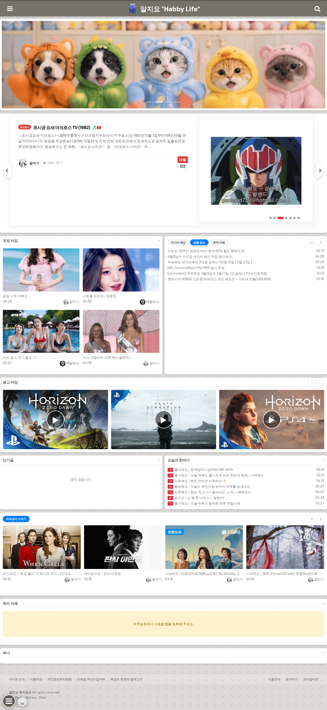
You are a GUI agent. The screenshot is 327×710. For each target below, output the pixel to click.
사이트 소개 (17, 679)
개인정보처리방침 (59, 679)
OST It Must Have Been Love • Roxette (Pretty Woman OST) (218, 279)
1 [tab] (270, 218)
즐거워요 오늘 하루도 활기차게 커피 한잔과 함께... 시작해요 (217, 475)
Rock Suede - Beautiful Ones (195, 262)
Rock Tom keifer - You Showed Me (199, 273)
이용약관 (36, 679)
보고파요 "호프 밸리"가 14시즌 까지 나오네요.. (38, 574)
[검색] (317, 9)
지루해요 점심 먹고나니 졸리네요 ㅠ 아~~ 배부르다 (210, 492)
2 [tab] (274, 218)
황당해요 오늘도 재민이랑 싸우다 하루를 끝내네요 (210, 486)
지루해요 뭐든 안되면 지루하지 (196, 481)
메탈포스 (152, 301)
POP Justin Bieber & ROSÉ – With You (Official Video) (212, 268)
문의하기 (292, 679)
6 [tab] (294, 218)
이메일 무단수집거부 (91, 679)
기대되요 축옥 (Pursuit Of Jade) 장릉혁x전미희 (282, 574)
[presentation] (312, 380)
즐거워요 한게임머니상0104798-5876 (201, 470)
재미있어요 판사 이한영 (102, 574)
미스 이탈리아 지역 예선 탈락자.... (107, 357)
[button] (26, 64)
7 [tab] (298, 218)
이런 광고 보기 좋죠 (17, 357)
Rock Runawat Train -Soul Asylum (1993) (204, 251)
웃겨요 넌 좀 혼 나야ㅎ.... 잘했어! (197, 498)
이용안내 (274, 679)
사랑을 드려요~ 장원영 (99, 296)
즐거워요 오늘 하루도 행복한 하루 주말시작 (205, 503)
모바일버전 (310, 679)
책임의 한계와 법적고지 (126, 679)
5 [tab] (290, 218)
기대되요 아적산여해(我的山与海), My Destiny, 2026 (204, 574)
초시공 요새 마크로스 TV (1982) (61, 127)
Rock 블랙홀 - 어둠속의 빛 (192, 285)
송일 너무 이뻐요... (16, 296)
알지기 (74, 301)
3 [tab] (280, 218)
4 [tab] (286, 218)
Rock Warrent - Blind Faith (193, 256)
